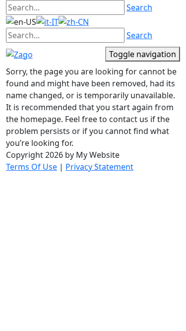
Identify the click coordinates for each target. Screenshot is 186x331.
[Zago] (19, 53)
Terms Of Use (31, 166)
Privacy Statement (99, 166)
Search (139, 7)
